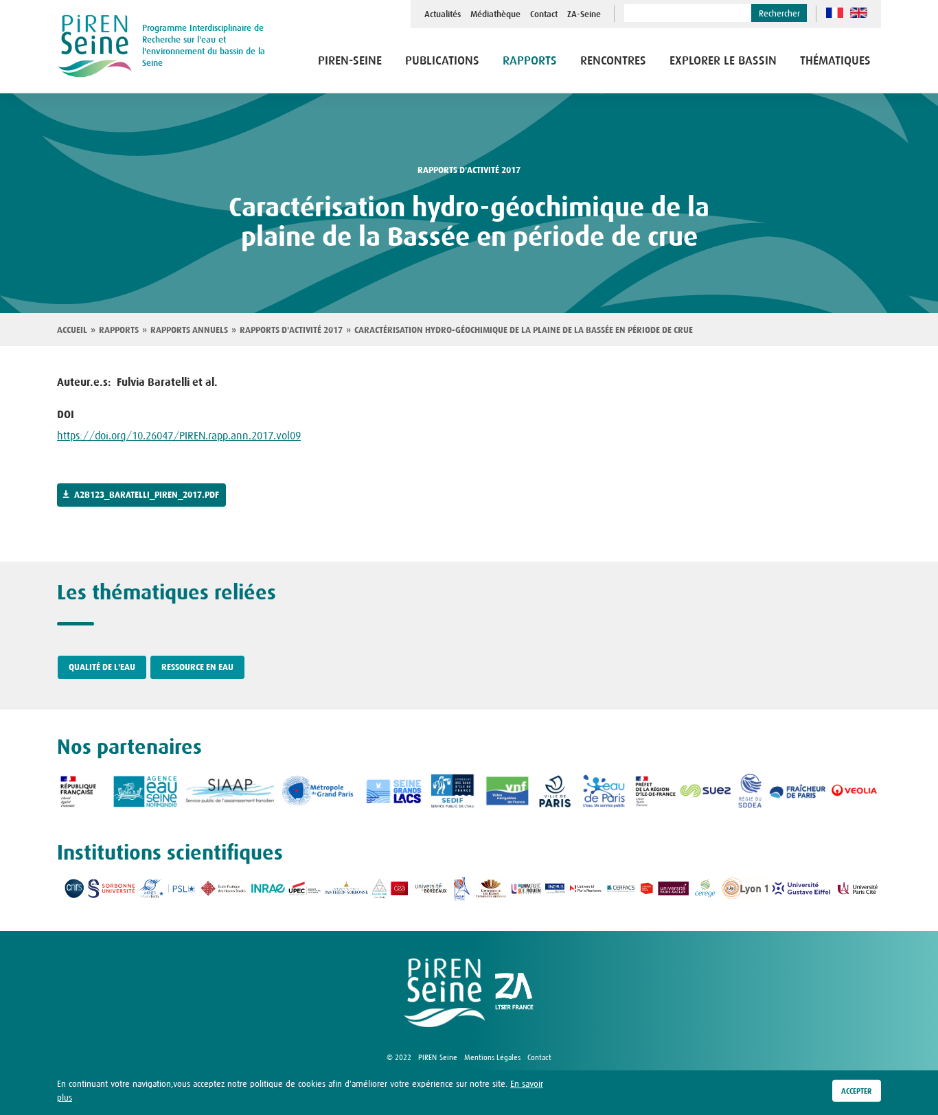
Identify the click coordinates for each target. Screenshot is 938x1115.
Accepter (856, 1091)
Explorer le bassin (723, 61)
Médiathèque (495, 14)
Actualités (442, 14)
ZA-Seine (584, 14)
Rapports (119, 330)
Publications (442, 61)
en (858, 13)
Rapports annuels (189, 330)
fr (834, 13)
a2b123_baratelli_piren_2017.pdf (146, 495)
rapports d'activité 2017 (469, 170)
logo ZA (514, 992)
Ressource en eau (197, 667)
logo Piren (444, 992)
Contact (544, 14)
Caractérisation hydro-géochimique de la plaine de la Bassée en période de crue (523, 330)
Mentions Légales (492, 1057)
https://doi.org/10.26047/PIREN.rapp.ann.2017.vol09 (179, 435)
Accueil (72, 330)
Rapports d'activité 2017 (291, 330)
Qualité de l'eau (102, 667)
